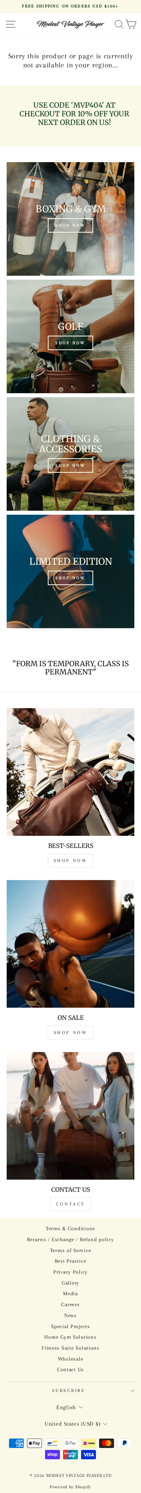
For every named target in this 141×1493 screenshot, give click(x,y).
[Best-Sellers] (70, 772)
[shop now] (70, 454)
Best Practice (71, 1261)
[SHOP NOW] (70, 219)
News (70, 1315)
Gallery (70, 1283)
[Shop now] (70, 571)
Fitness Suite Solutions (70, 1348)
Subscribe (68, 1390)
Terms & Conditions (70, 1228)
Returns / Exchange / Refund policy (70, 1239)
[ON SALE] (70, 944)
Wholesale (70, 1359)
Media (70, 1293)
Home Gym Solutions (70, 1337)
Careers (70, 1304)
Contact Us (70, 1369)
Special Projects (70, 1326)
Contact (70, 1204)
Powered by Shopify (70, 1486)
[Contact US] (70, 1116)
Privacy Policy (70, 1272)
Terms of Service (70, 1250)
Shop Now (71, 860)
